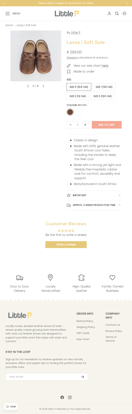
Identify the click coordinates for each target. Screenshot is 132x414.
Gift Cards (82, 333)
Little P (75, 33)
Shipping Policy (85, 327)
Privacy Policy (114, 331)
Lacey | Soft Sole (26, 25)
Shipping (72, 57)
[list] (35, 56)
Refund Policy (84, 321)
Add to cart (106, 125)
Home (9, 25)
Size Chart (82, 339)
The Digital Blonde (80, 409)
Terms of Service (111, 339)
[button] (124, 13)
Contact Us (113, 325)
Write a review (66, 245)
